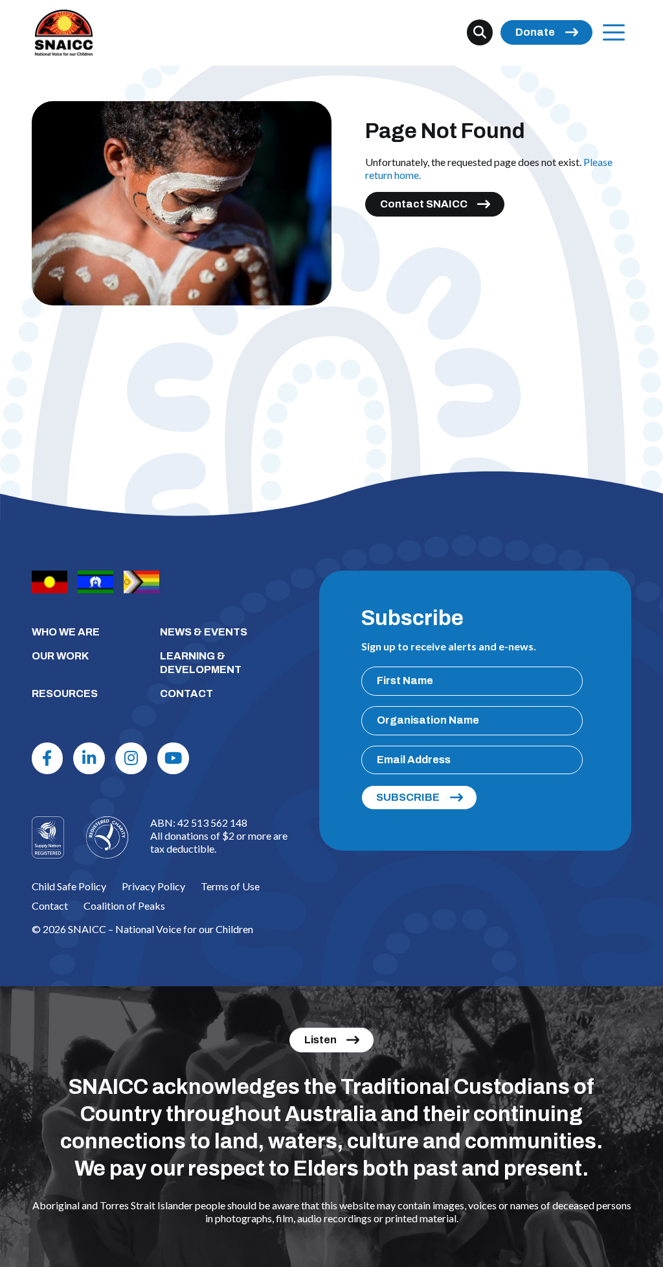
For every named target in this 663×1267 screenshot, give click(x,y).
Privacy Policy (153, 886)
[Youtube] (173, 758)
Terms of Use (230, 886)
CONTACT (186, 693)
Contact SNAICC (423, 203)
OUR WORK (60, 655)
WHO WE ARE (66, 631)
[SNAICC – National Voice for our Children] (64, 32)
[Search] (480, 32)
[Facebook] (47, 758)
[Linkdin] (89, 758)
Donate (535, 32)
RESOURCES (65, 693)
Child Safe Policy (69, 886)
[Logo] (107, 837)
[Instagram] (131, 758)
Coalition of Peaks (124, 905)
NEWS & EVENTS (203, 631)
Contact (50, 905)
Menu (613, 32)
